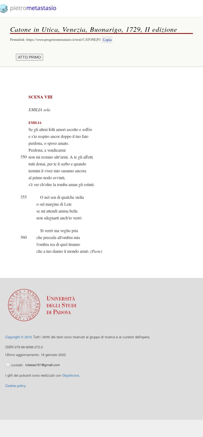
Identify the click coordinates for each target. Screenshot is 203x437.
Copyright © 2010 (18, 336)
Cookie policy (15, 385)
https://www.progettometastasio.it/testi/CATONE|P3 (63, 40)
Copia (107, 40)
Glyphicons (70, 375)
